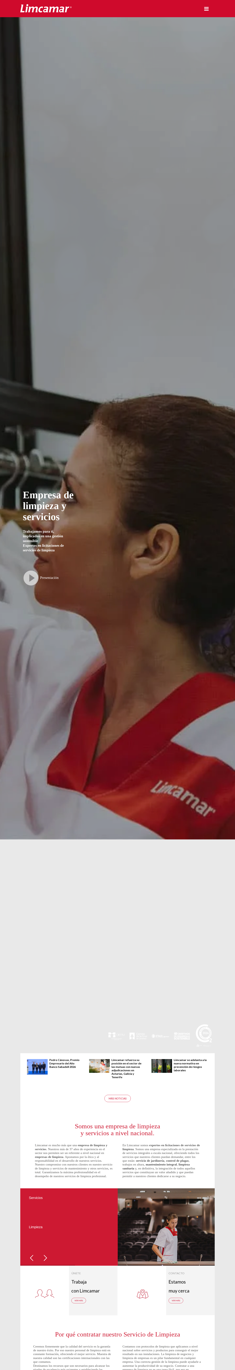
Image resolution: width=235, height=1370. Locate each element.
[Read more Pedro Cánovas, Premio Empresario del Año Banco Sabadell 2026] (31, 1067)
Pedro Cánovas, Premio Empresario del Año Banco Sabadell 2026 (58, 1063)
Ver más (78, 1300)
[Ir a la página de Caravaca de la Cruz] (138, 1037)
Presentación (49, 578)
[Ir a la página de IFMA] (160, 1037)
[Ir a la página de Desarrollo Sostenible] (182, 1037)
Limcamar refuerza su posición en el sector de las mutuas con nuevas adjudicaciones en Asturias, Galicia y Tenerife (120, 1068)
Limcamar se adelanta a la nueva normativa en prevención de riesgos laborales (183, 1065)
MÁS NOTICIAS (118, 1098)
